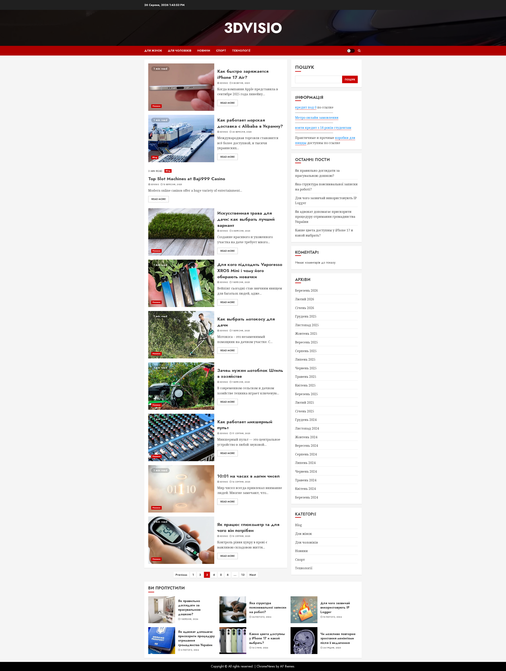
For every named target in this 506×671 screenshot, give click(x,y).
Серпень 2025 (306, 351)
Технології (241, 51)
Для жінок (153, 51)
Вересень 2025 (306, 342)
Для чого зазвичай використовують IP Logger (335, 607)
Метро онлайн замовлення (316, 117)
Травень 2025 (305, 376)
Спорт (221, 51)
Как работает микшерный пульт (244, 424)
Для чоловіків (179, 51)
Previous (181, 575)
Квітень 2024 (305, 488)
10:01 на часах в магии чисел (248, 476)
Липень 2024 (305, 463)
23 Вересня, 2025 (242, 132)
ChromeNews (266, 666)
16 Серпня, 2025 (241, 482)
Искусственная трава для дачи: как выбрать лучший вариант (246, 219)
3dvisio (253, 28)
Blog (154, 157)
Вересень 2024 (306, 445)
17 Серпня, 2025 (241, 433)
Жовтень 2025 (306, 333)
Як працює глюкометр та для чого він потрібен (248, 527)
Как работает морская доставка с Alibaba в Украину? (250, 123)
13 (243, 575)
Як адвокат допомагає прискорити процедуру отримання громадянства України (325, 216)
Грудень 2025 (305, 316)
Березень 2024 (306, 497)
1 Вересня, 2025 (241, 282)
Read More (227, 103)
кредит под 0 (305, 107)
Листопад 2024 (307, 428)
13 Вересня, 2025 (172, 184)
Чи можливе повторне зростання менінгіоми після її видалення (338, 638)
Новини (203, 51)
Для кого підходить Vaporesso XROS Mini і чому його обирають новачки (249, 270)
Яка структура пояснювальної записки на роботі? (267, 607)
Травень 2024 (305, 480)
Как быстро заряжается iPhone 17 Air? (242, 74)
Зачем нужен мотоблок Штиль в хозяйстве (250, 373)
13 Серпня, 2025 (241, 536)
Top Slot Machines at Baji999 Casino (186, 178)
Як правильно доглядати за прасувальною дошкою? (189, 607)
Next (252, 575)
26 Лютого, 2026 (261, 617)
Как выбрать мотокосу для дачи (246, 322)
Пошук (304, 67)
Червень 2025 (306, 368)
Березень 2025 (306, 394)
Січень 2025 (304, 411)
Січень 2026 (304, 308)
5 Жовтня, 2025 (241, 83)
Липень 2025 (305, 359)
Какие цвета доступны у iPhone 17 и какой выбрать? (267, 638)
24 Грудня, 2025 (332, 647)
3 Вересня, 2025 (241, 231)
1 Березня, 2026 (189, 619)
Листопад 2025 (307, 325)
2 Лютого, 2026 (190, 650)
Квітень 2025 (305, 385)
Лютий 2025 (304, 402)
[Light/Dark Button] (351, 51)
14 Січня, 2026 (260, 647)
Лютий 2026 (304, 299)
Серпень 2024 (306, 454)
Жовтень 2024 (306, 437)
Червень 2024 (306, 471)
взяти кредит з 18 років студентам (323, 127)
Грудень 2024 (305, 419)
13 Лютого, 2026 (332, 617)
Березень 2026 (306, 290)
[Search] (359, 51)
